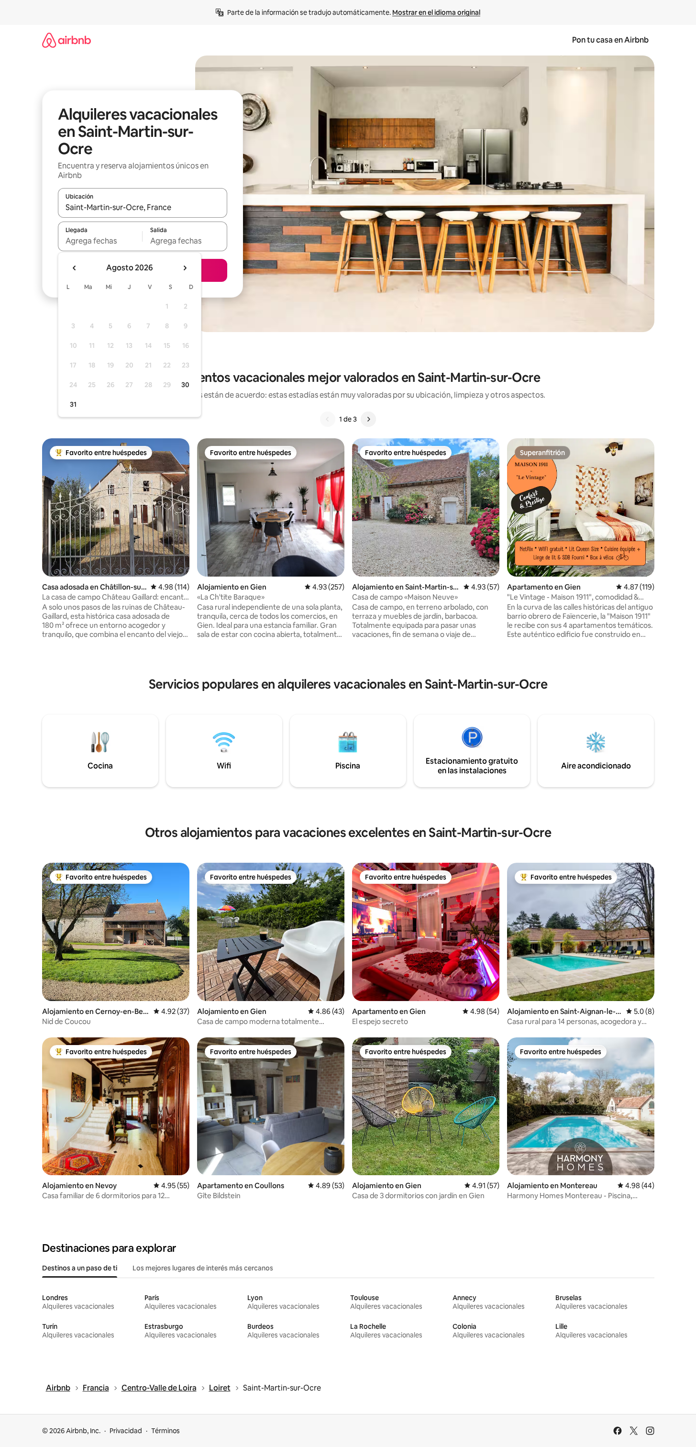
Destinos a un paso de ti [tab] (79, 1268)
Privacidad (126, 1430)
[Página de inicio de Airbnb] (66, 40)
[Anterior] (327, 419)
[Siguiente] (368, 419)
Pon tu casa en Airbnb (610, 40)
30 (185, 384)
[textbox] (100, 240)
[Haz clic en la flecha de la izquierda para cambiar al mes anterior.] (74, 268)
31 (73, 404)
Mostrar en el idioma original (436, 12)
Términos (165, 1430)
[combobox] (143, 207)
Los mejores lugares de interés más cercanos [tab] (203, 1268)
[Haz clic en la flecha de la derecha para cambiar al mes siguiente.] (185, 268)
